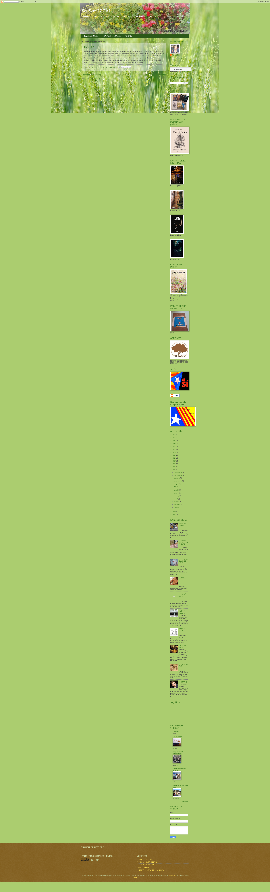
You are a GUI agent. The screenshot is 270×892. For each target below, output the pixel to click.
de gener (177, 507)
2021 (174, 449)
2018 (174, 458)
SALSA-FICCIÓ (91, 35)
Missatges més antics (157, 75)
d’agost (176, 484)
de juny (176, 493)
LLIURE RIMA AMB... (183, 665)
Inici (124, 75)
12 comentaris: (111, 67)
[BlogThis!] (124, 67)
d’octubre (177, 478)
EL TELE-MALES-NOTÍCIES (145, 865)
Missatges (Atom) (96, 79)
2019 (174, 455)
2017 (174, 461)
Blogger (135, 877)
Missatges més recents (91, 75)
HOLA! (89, 47)
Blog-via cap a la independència (178, 752)
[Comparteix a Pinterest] (130, 67)
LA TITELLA (182, 578)
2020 (174, 452)
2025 (174, 438)
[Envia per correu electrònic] (122, 67)
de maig (176, 496)
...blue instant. (177, 736)
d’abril (176, 499)
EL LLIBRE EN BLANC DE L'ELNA (183, 561)
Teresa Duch (176, 55)
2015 (174, 467)
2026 (174, 435)
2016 (174, 464)
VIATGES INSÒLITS (112, 35)
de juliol (176, 490)
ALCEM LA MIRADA (143, 867)
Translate (185, 72)
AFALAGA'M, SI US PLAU (183, 682)
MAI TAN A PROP (182, 646)
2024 (174, 440)
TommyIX (172, 875)
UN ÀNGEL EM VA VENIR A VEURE (183, 542)
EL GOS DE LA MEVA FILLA (182, 595)
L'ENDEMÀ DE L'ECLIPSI (145, 859)
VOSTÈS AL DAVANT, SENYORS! (147, 862)
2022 (174, 446)
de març (177, 502)
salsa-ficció (96, 9)
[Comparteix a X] (126, 67)
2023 (174, 443)
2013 (174, 511)
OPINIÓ (128, 35)
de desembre (178, 472)
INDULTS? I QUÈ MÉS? (182, 629)
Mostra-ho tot (185, 801)
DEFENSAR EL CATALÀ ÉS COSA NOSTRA (150, 870)
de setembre (178, 481)
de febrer (177, 504)
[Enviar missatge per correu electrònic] (118, 67)
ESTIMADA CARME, (182, 524)
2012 (174, 514)
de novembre (178, 475)
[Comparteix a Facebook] (128, 67)
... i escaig (176, 731)
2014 (174, 470)
